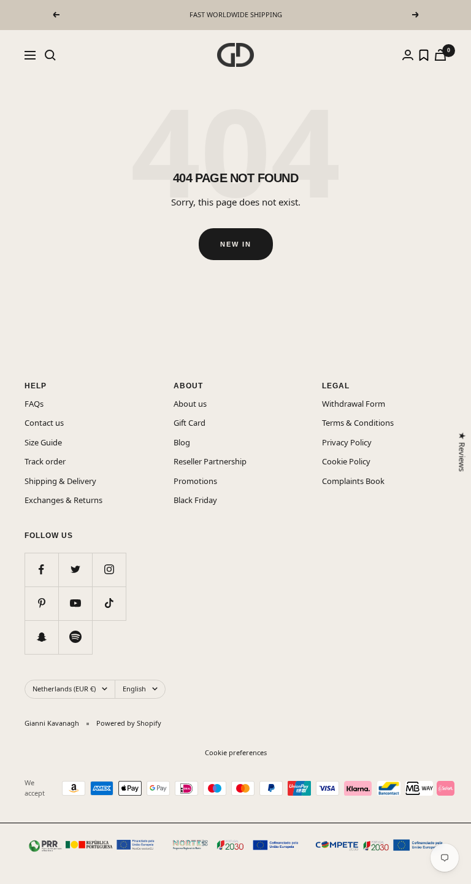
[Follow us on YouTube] (75, 603)
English (134, 688)
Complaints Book (353, 480)
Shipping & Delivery (60, 480)
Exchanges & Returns (63, 499)
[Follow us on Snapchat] (41, 637)
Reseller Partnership (210, 461)
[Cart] (440, 55)
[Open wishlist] (424, 55)
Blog (182, 442)
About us (190, 403)
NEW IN (235, 244)
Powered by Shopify (128, 723)
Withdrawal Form (353, 403)
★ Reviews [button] (461, 451)
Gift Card (189, 422)
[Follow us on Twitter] (75, 569)
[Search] (50, 55)
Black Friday (195, 499)
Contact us (44, 422)
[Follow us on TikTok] (109, 603)
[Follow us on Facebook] (41, 569)
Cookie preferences (236, 752)
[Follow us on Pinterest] (41, 603)
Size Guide (43, 442)
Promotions (195, 480)
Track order (45, 461)
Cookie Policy (346, 461)
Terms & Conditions (358, 422)
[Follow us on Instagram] (109, 569)
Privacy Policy (347, 442)
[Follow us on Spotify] (75, 637)
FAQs (34, 403)
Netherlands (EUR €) (64, 688)
